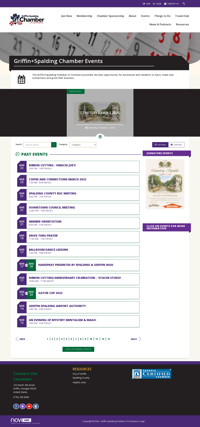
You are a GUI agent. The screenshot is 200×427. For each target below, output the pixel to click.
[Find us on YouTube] (29, 406)
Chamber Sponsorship (110, 16)
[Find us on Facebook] (16, 406)
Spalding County (81, 377)
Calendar (177, 144)
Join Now (66, 16)
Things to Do (162, 16)
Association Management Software (25, 423)
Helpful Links (79, 382)
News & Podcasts (160, 24)
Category (63, 144)
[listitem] (100, 113)
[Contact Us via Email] (36, 406)
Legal (142, 421)
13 (109, 338)
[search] (54, 144)
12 (103, 338)
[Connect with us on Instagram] (22, 406)
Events (145, 16)
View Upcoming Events (78, 349)
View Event (76, 91)
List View (161, 144)
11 (96, 338)
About (132, 16)
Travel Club (182, 16)
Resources (182, 24)
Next (134, 339)
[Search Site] (184, 4)
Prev (22, 339)
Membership (84, 16)
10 (91, 338)
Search (19, 144)
